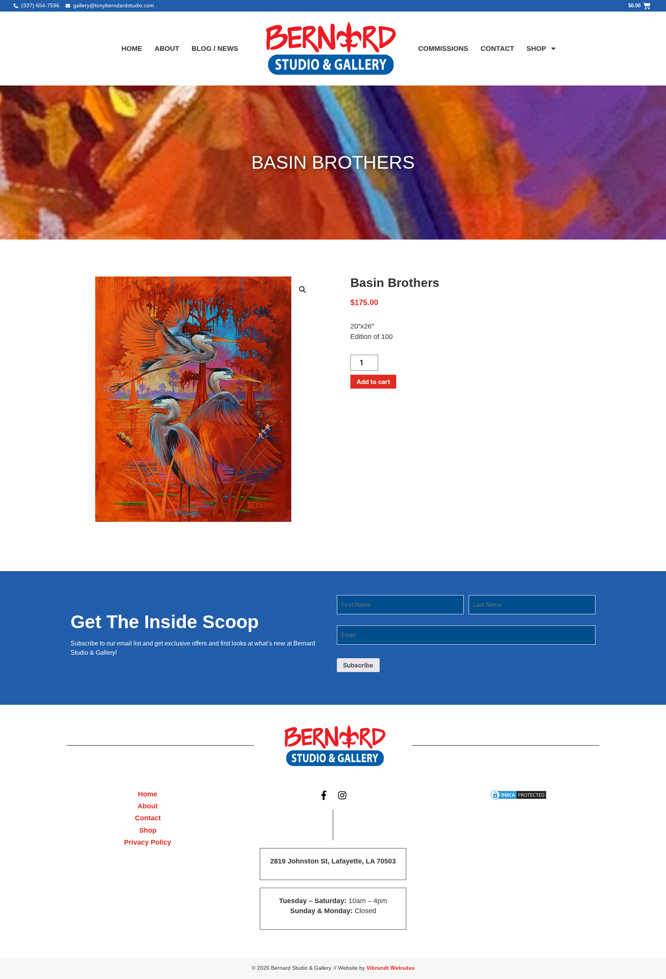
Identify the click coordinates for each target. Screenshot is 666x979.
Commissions (443, 48)
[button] (302, 290)
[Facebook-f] (323, 795)
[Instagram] (342, 795)
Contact (497, 48)
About (167, 48)
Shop (536, 48)
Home (131, 48)
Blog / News (215, 48)
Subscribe (358, 665)
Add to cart (373, 382)
